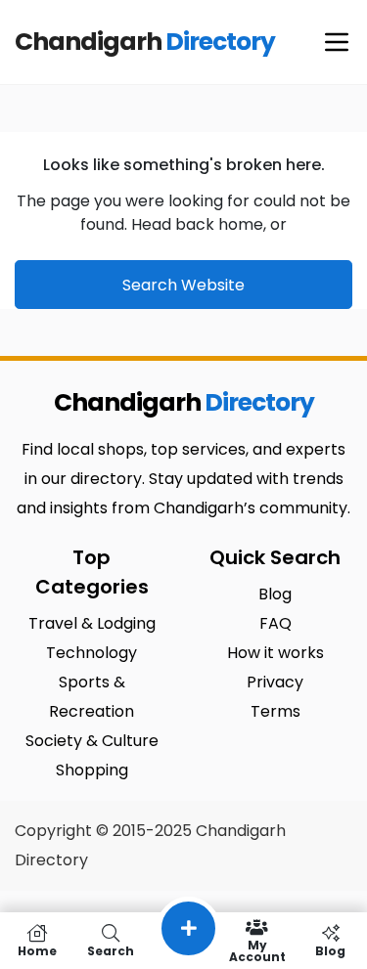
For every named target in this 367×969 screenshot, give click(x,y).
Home (37, 950)
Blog (330, 950)
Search (110, 950)
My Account (257, 950)
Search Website (183, 285)
